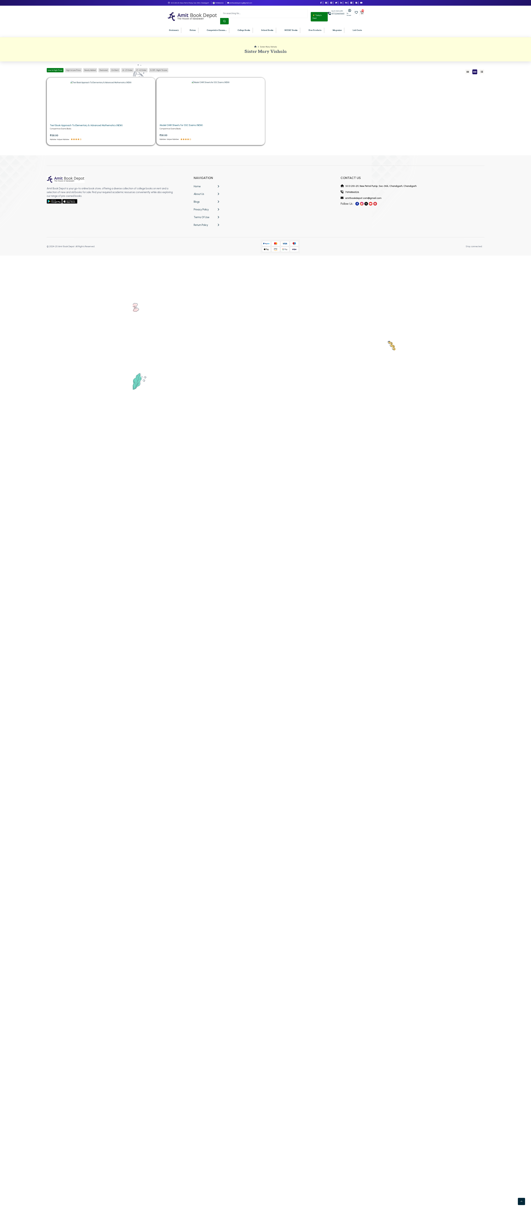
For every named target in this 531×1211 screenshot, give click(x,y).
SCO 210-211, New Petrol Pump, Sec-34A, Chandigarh (190, 3)
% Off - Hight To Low (158, 70)
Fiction (193, 30)
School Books (267, 30)
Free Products (315, 30)
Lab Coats (357, 30)
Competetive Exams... (217, 30)
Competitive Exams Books (60, 129)
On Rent (115, 70)
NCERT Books (291, 30)
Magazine (337, 30)
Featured (104, 70)
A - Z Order (128, 70)
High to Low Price (73, 70)
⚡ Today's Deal (317, 16)
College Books (244, 30)
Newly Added (90, 70)
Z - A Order (141, 70)
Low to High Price (55, 70)
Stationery (174, 30)
